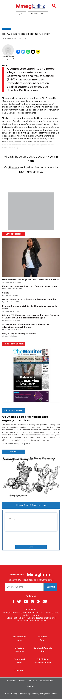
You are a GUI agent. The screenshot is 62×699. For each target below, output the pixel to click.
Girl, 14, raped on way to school (19, 334)
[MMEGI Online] (31, 7)
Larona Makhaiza (8, 288)
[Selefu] (31, 476)
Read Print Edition (14, 344)
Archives (22, 681)
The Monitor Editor (10, 444)
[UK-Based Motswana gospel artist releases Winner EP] (31, 257)
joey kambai (6, 295)
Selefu (5, 293)
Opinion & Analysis (43, 648)
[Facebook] (14, 602)
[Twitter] (20, 602)
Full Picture (43, 659)
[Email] (45, 602)
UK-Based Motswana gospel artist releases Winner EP (30, 280)
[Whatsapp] (39, 602)
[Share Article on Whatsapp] (28, 52)
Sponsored (19, 659)
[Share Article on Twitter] (23, 52)
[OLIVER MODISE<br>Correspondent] (8, 50)
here (31, 161)
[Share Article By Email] (33, 52)
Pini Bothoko (6, 336)
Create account (38, 14)
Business (42, 637)
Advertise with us (47, 681)
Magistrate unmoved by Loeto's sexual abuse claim (29, 286)
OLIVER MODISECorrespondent (8, 58)
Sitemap (30, 686)
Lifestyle (19, 648)
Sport (43, 640)
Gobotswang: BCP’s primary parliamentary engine (29, 299)
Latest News (19, 637)
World (19, 663)
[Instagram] (33, 602)
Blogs (42, 651)
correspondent (8, 282)
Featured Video (43, 663)
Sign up (13, 167)
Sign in (20, 14)
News (19, 640)
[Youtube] (27, 602)
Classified (19, 670)
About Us (33, 681)
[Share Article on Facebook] (18, 52)
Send (31, 547)
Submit (51, 587)
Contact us (11, 681)
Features (19, 651)
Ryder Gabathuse (8, 302)
